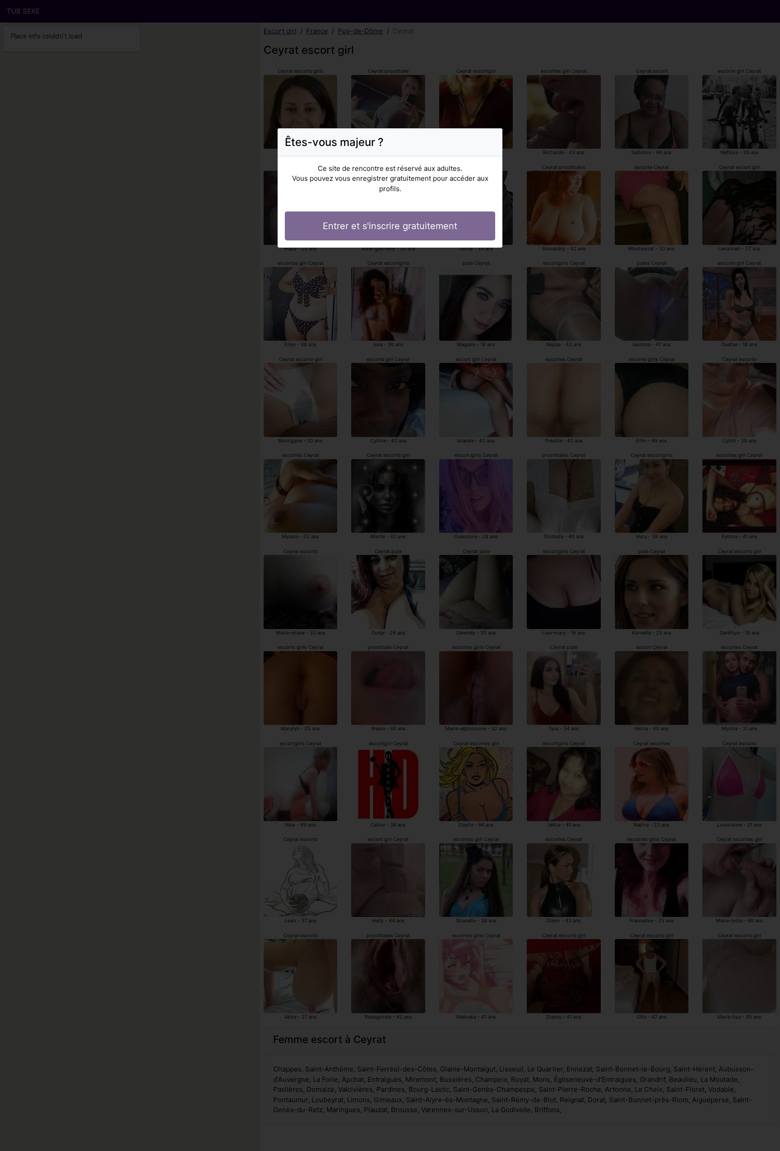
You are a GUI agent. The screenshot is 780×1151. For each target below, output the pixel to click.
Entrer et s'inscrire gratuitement (390, 226)
